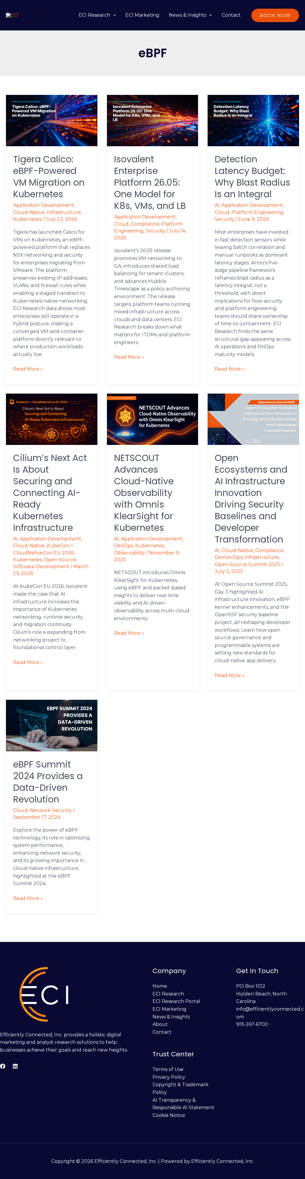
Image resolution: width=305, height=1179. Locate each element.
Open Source (60, 559)
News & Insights (187, 15)
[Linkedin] (15, 1066)
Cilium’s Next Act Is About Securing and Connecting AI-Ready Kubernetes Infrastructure (50, 492)
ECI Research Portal (176, 1001)
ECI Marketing (142, 15)
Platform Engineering (257, 212)
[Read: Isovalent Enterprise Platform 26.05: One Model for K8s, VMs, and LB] (152, 120)
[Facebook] (2, 1066)
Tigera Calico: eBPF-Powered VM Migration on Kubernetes (49, 177)
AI (217, 205)
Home (159, 986)
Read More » (28, 368)
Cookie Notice (168, 1115)
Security (155, 231)
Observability (129, 553)
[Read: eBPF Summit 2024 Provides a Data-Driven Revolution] (51, 725)
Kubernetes (27, 219)
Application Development (43, 205)
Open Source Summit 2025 (247, 564)
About (160, 1024)
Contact (231, 15)
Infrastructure (64, 212)
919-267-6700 (252, 1024)
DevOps (123, 545)
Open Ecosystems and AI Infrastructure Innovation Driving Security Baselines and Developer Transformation (251, 498)
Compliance (145, 224)
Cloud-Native (29, 212)
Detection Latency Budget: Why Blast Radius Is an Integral (252, 177)
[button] (113, 15)
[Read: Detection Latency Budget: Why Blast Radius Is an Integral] (253, 120)
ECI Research (94, 15)
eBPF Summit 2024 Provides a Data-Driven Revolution (48, 782)
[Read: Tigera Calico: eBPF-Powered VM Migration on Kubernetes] (51, 120)
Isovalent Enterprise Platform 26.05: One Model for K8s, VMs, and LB (150, 182)
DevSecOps (228, 557)
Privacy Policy (168, 1077)
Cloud (121, 224)
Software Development (41, 566)
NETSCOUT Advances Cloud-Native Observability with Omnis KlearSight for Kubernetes (144, 492)
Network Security (51, 810)
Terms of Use (167, 1069)
